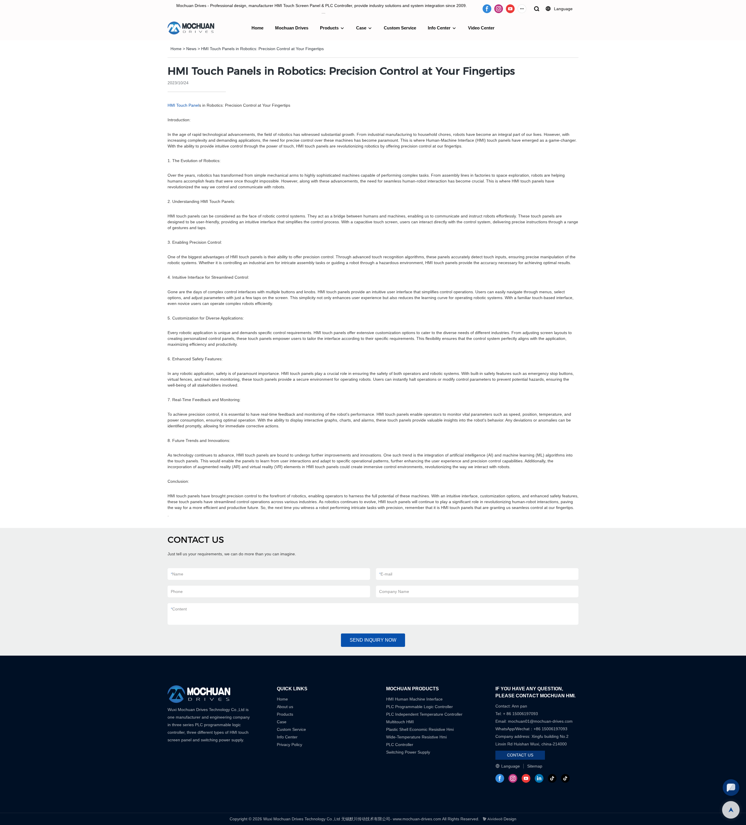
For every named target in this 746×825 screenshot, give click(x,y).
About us (285, 706)
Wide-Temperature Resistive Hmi (417, 737)
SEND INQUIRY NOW (373, 640)
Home (257, 27)
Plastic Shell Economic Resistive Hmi (420, 729)
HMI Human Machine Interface (414, 699)
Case (361, 27)
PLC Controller (399, 744)
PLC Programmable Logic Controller (419, 706)
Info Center (439, 27)
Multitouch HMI (400, 721)
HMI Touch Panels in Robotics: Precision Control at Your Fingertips (262, 48)
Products (329, 27)
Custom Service (400, 27)
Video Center (481, 27)
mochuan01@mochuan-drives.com (540, 721)
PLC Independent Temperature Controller (424, 714)
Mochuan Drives (291, 27)
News (191, 48)
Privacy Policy (289, 744)
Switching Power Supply (408, 752)
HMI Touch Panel (183, 105)
